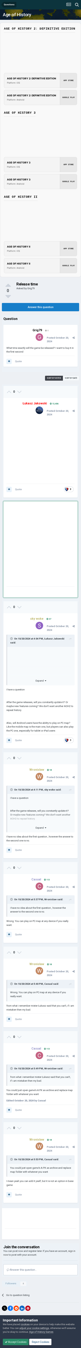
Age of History (17, 14)
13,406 (55, 404)
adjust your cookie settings (34, 1328)
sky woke (49, 789)
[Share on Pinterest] (28, 1308)
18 (50, 770)
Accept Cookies (17, 1341)
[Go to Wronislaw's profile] (39, 776)
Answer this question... (23, 1269)
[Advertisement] (40, 545)
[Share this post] (74, 337)
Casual (48, 983)
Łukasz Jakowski (54, 638)
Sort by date (71, 378)
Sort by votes (54, 378)
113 (48, 880)
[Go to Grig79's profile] (39, 337)
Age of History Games (41, 1331)
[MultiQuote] (9, 361)
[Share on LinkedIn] (22, 1308)
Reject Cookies (40, 1341)
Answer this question (40, 307)
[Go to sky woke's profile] (39, 625)
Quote (18, 361)
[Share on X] (4, 1308)
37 (49, 619)
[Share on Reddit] (16, 1308)
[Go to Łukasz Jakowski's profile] (39, 410)
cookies (25, 1324)
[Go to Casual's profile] (39, 886)
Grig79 (30, 288)
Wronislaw (50, 899)
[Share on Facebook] (10, 1308)
